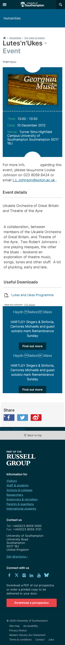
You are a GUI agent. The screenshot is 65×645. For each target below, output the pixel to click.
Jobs (51, 639)
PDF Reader (29, 305)
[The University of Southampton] (32, 4)
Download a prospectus (31, 602)
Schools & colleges (19, 490)
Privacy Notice (18, 630)
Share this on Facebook (4, 416)
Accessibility (30, 625)
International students (21, 508)
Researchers (14, 495)
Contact (40, 639)
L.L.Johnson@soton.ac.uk (34, 180)
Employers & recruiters (22, 499)
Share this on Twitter (22, 417)
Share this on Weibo (36, 417)
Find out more (32, 346)
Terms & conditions (20, 639)
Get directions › (17, 556)
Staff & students (17, 485)
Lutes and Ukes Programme (32, 295)
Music (13, 61)
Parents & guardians (20, 504)
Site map (14, 625)
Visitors (11, 481)
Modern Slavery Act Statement (27, 634)
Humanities (12, 18)
